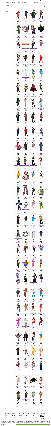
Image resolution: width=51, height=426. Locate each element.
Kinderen (7, 10)
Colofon (12, 416)
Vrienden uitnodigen (7, 416)
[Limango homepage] (8, 1)
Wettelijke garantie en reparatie (22, 418)
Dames (7, 11)
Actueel (33, 416)
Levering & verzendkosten (21, 416)
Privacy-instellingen (13, 418)
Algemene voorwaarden (14, 417)
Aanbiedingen (27, 416)
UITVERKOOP (7, 13)
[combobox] (39, 2)
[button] (43, 1)
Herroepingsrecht (20, 417)
